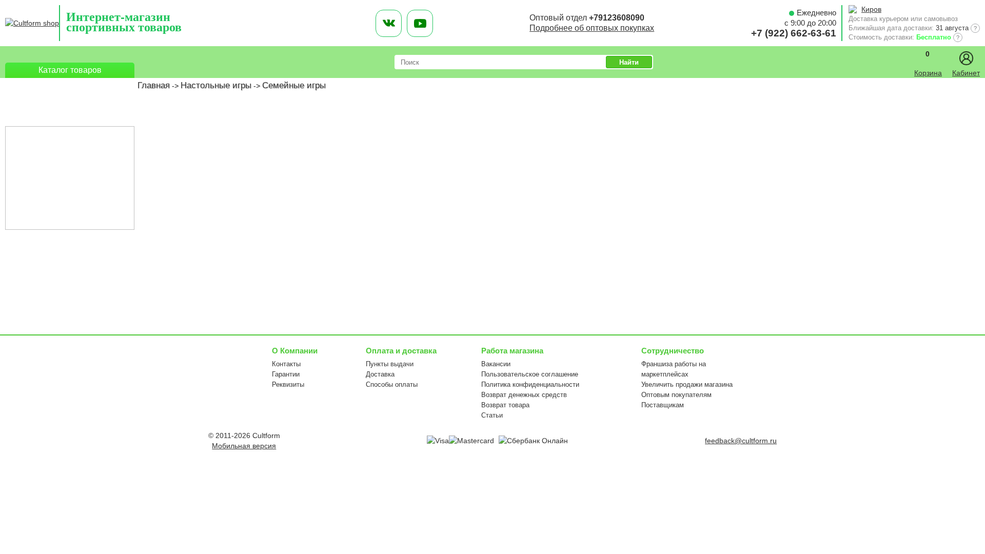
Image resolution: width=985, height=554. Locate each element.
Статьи (492, 415)
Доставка (380, 374)
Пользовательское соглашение (529, 374)
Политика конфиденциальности (530, 384)
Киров (871, 9)
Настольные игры (216, 85)
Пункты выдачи (389, 364)
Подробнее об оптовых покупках (591, 28)
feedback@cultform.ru (741, 441)
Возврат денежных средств (524, 395)
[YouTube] (420, 23)
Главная (153, 85)
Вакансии (495, 364)
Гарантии (286, 374)
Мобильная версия (244, 446)
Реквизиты (288, 384)
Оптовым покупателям (676, 395)
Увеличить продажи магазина (687, 384)
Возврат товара (505, 405)
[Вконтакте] (389, 23)
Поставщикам (662, 405)
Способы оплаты (392, 384)
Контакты (286, 364)
